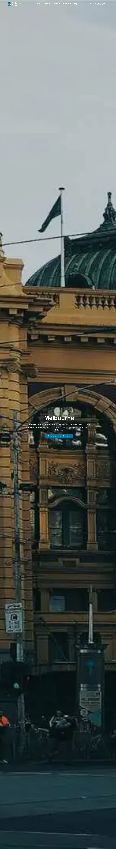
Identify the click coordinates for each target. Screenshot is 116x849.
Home (39, 4)
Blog (75, 4)
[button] (5, 426)
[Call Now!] (99, 3)
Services (47, 4)
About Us (57, 4)
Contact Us (67, 4)
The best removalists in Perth (59, 436)
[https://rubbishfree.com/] (16, 4)
